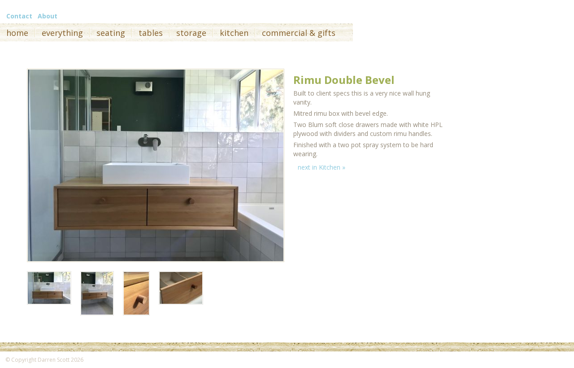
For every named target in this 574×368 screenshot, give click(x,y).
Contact (19, 16)
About (47, 16)
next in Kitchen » (321, 167)
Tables (151, 32)
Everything (62, 32)
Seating (110, 32)
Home (17, 32)
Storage (191, 32)
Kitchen (234, 32)
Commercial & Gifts (298, 32)
